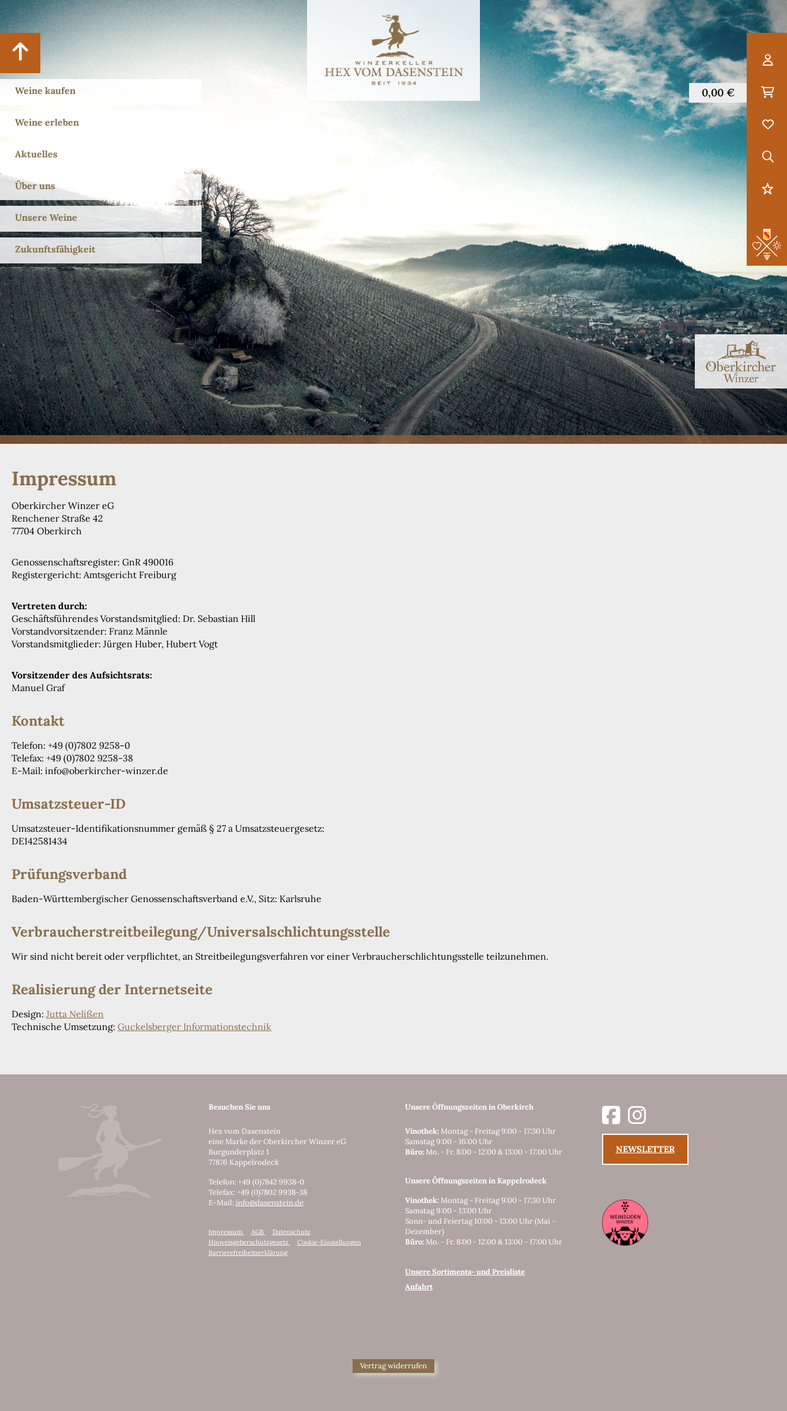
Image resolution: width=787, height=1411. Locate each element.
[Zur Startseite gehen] (393, 50)
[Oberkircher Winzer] (741, 361)
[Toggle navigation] (20, 53)
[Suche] (767, 157)
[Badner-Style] (767, 243)
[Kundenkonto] (767, 60)
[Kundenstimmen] (767, 189)
